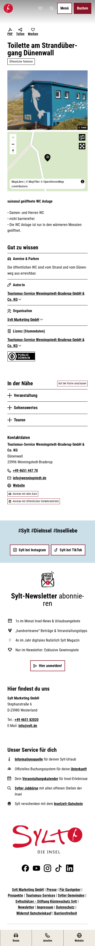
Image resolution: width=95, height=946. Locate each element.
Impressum (45, 907)
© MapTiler (33, 181)
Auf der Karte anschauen (72, 383)
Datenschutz (65, 907)
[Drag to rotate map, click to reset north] (13, 150)
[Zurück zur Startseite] (8, 8)
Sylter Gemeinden (71, 895)
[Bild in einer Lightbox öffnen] (47, 839)
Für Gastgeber (69, 889)
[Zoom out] (13, 144)
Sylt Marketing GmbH (28, 889)
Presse (52, 889)
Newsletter (26, 907)
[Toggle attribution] (82, 181)
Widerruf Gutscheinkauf (33, 913)
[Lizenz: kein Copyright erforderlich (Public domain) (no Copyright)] (21, 360)
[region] (47, 161)
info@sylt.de (27, 726)
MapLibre (18, 181)
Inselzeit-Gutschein (68, 804)
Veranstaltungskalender (40, 779)
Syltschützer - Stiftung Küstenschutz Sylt (46, 901)
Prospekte (15, 895)
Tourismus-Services (40, 895)
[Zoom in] (13, 137)
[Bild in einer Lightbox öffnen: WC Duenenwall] (47, 100)
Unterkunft (79, 769)
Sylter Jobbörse (26, 788)
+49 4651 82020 (27, 719)
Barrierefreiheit (65, 913)
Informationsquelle (29, 759)
